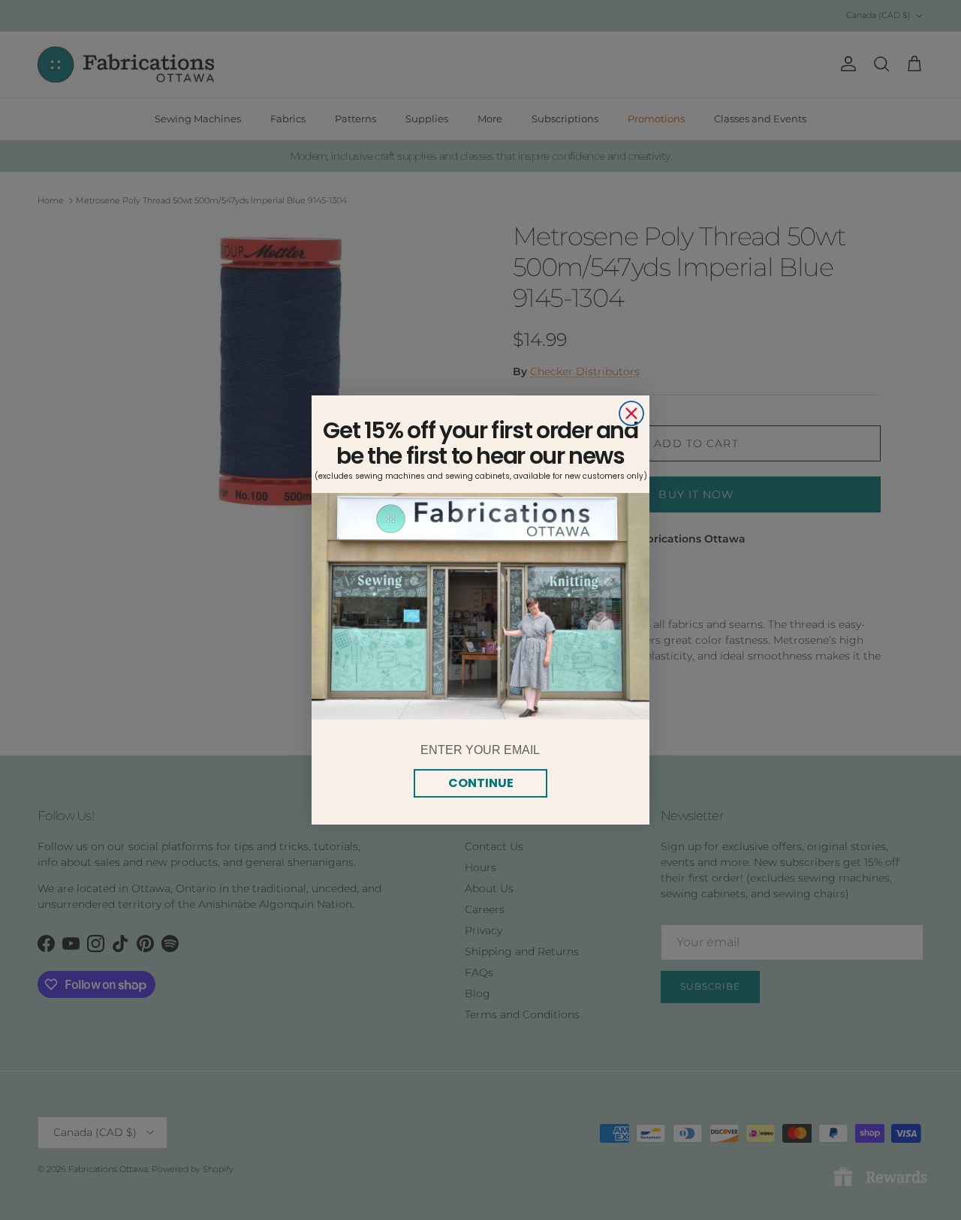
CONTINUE (481, 783)
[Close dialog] (631, 413)
